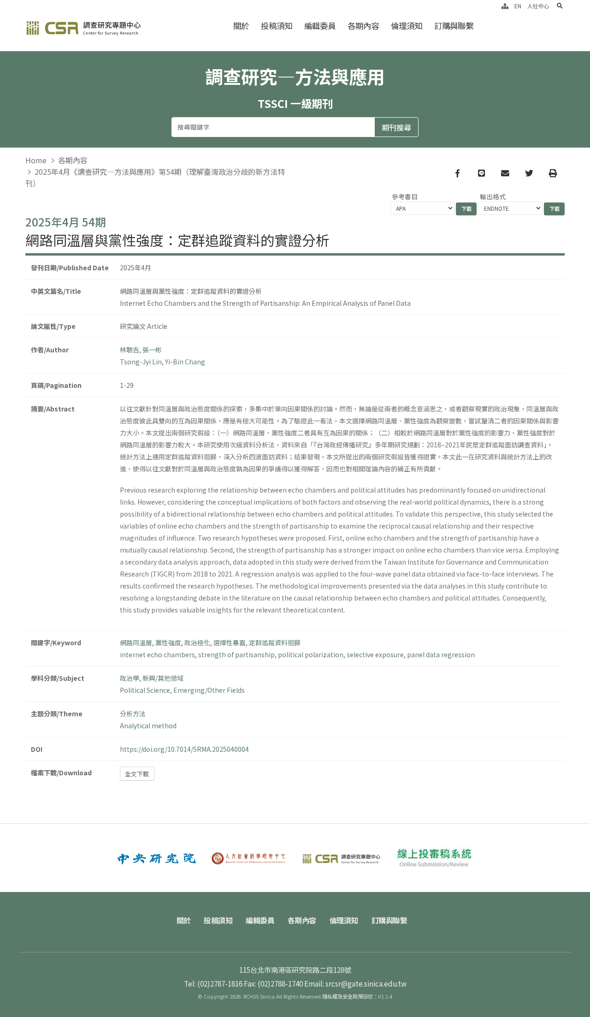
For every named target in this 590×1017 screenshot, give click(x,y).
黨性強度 (168, 642)
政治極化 (197, 642)
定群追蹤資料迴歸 (275, 642)
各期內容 (363, 25)
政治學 (129, 678)
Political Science (145, 690)
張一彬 (152, 349)
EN (517, 6)
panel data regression (441, 654)
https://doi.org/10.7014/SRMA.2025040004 (184, 749)
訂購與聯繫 (453, 25)
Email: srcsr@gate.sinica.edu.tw (355, 983)
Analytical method (148, 725)
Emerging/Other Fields (209, 690)
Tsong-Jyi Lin (141, 361)
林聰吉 (129, 349)
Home (36, 160)
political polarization (310, 654)
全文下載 (137, 773)
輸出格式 (493, 196)
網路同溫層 (136, 642)
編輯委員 (320, 25)
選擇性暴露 (229, 642)
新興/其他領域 (162, 678)
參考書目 (405, 196)
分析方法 (133, 713)
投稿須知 (276, 25)
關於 (241, 25)
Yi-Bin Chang (185, 361)
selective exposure (375, 654)
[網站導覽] (505, 6)
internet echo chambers (157, 654)
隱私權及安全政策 (342, 996)
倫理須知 (406, 25)
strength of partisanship (236, 654)
